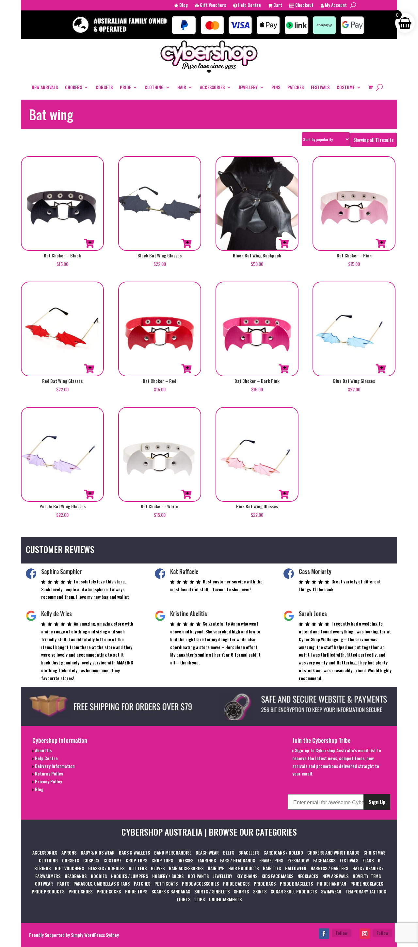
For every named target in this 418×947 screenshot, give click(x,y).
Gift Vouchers (212, 5)
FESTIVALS (320, 87)
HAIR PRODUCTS (243, 868)
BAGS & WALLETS (134, 852)
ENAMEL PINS (271, 860)
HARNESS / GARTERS (329, 868)
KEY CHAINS (246, 876)
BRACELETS (248, 852)
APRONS (68, 852)
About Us (43, 750)
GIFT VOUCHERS (69, 868)
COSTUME (346, 87)
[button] (89, 243)
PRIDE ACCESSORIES (200, 883)
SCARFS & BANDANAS (171, 891)
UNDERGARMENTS (225, 899)
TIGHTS (183, 899)
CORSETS (104, 87)
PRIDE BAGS (265, 883)
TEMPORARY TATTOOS (366, 891)
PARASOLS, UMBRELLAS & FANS (101, 883)
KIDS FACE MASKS (277, 876)
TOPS (200, 899)
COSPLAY (91, 860)
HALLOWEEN (295, 868)
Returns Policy (48, 773)
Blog (183, 5)
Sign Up (377, 802)
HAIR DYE (216, 868)
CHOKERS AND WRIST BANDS (333, 852)
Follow (341, 932)
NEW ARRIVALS (45, 87)
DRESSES (185, 860)
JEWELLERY (248, 87)
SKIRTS (259, 891)
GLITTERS (138, 868)
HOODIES (99, 876)
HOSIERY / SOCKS (168, 876)
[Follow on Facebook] (324, 933)
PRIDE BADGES (236, 883)
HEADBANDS (76, 876)
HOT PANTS (198, 876)
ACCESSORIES (212, 87)
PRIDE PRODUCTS (48, 891)
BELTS (228, 852)
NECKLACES (307, 876)
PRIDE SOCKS (109, 891)
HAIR (181, 87)
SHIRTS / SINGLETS (212, 891)
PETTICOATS (166, 883)
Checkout (304, 5)
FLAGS (368, 860)
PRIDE (125, 87)
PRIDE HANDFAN (331, 883)
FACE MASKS (324, 860)
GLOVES (158, 868)
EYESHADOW (298, 860)
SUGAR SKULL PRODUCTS (294, 891)
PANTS (63, 883)
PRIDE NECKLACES (366, 883)
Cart (277, 5)
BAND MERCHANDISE (172, 852)
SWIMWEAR (331, 891)
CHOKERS (73, 87)
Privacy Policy (48, 781)
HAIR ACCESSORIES (186, 868)
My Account (335, 5)
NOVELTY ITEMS (367, 876)
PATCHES (295, 87)
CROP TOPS (136, 860)
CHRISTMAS (374, 852)
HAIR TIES (272, 868)
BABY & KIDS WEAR (98, 852)
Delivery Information (54, 765)
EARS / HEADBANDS (237, 860)
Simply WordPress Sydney (95, 934)
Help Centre (249, 5)
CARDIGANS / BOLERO (283, 852)
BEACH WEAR (207, 852)
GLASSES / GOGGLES (106, 868)
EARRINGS (207, 860)
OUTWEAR (44, 883)
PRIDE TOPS (136, 891)
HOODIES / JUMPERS (129, 876)
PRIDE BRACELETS (296, 883)
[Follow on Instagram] (365, 933)
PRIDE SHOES (80, 891)
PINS (275, 87)
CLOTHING (154, 87)
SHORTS (241, 891)
